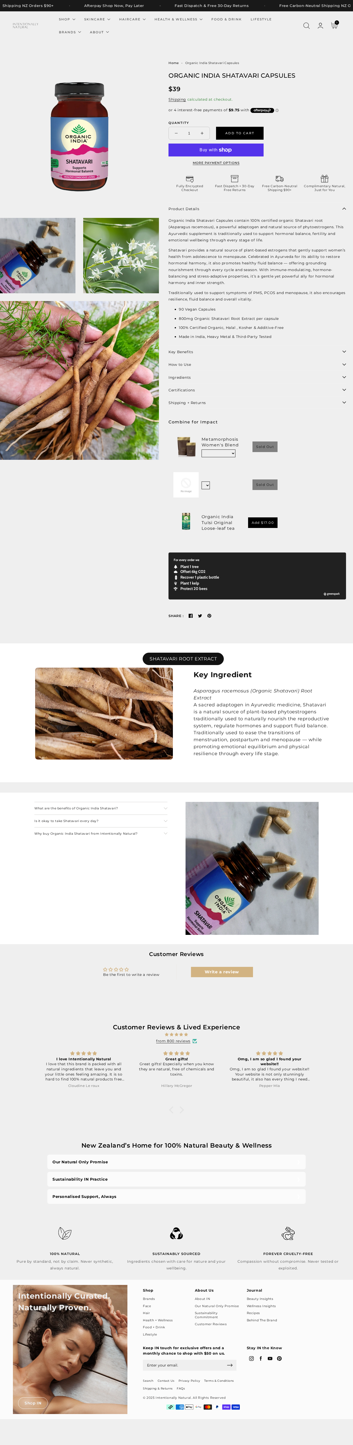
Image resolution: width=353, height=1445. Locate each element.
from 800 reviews (173, 1041)
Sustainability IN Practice (80, 1179)
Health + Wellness (158, 1320)
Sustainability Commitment (206, 1315)
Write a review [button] (222, 971)
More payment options (216, 163)
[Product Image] (79, 130)
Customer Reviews (211, 1324)
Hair (146, 1313)
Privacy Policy (189, 1381)
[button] (306, 25)
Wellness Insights (261, 1306)
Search (148, 1381)
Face (147, 1306)
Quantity (178, 123)
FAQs (181, 1388)
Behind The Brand (262, 1320)
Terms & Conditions (219, 1381)
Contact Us (166, 1381)
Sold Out (265, 447)
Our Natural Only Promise (80, 1161)
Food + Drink (154, 1327)
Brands (149, 1299)
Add (263, 522)
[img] (176, 1034)
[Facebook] (191, 616)
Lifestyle (150, 1334)
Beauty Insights (260, 1299)
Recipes (253, 1313)
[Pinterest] (209, 616)
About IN (202, 1299)
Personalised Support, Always (84, 1196)
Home (173, 63)
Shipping (177, 99)
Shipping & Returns (158, 1388)
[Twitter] (200, 616)
